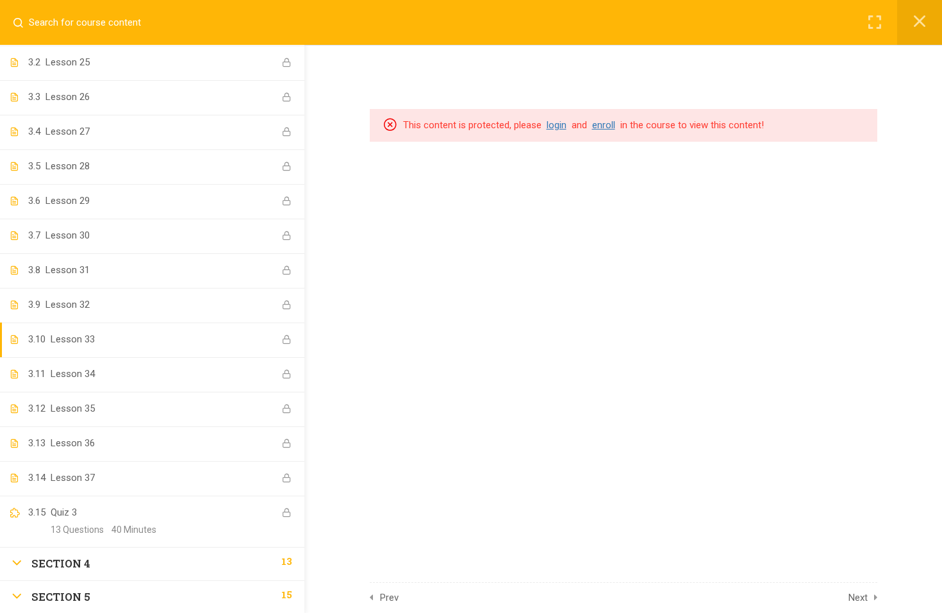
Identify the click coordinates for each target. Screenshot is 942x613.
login (556, 125)
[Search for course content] (23, 22)
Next (858, 597)
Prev (389, 597)
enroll (603, 125)
